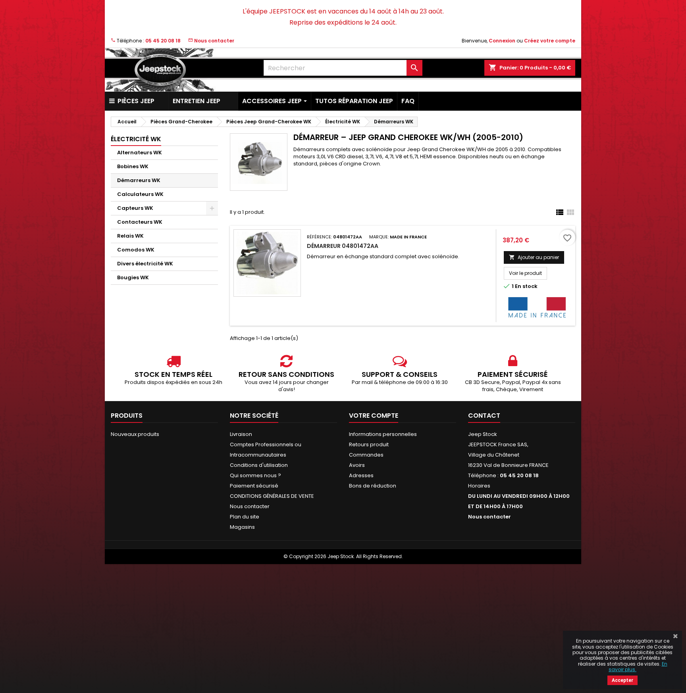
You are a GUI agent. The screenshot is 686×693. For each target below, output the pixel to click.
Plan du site (244, 516)
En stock (526, 286)
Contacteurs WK (139, 222)
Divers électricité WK (145, 263)
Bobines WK (132, 166)
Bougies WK (133, 277)
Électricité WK (136, 139)
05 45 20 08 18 (163, 40)
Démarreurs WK (138, 180)
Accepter (622, 680)
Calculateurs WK (140, 194)
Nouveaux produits (135, 434)
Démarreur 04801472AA (342, 246)
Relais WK (130, 236)
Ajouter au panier (534, 257)
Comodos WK (135, 249)
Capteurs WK (135, 208)
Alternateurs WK (139, 152)
